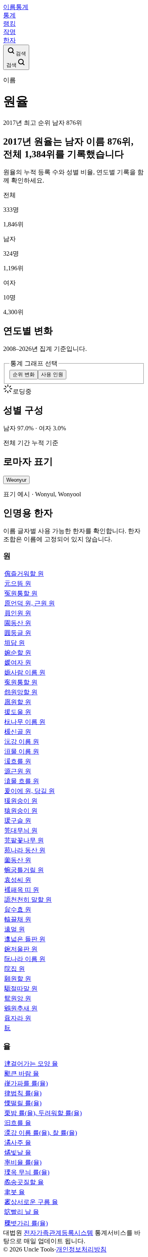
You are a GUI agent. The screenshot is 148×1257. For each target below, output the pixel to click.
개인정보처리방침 (81, 1249)
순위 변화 (24, 374)
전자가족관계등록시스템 (58, 1232)
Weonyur (16, 480)
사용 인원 (52, 374)
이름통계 (15, 7)
